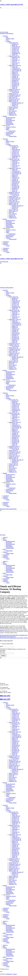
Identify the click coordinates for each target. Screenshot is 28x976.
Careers (8, 245)
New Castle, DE (13, 110)
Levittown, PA (15, 49)
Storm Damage (9, 133)
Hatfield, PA (15, 73)
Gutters (7, 128)
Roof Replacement (10, 120)
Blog (7, 37)
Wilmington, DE (13, 115)
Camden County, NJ (14, 90)
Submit (3, 655)
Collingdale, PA (15, 60)
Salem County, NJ (13, 108)
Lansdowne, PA (16, 62)
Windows (8, 135)
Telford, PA (14, 86)
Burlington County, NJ (14, 89)
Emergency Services (11, 127)
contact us (2, 630)
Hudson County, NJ (13, 100)
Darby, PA (14, 61)
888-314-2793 (19, 4)
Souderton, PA (15, 85)
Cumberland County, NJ (14, 94)
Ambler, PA (15, 66)
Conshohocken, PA (16, 69)
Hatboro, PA (15, 72)
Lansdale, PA (15, 76)
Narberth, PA (15, 77)
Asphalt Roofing (10, 124)
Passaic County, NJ (13, 106)
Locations (8, 41)
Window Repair (12, 136)
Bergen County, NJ (13, 93)
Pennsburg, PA (15, 80)
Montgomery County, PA (15, 65)
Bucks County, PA (13, 42)
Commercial (6, 241)
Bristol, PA (14, 45)
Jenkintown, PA (15, 74)
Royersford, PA (15, 84)
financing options (4, 627)
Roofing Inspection (10, 117)
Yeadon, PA (15, 64)
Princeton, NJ (15, 104)
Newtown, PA (15, 50)
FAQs (7, 40)
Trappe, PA (14, 88)
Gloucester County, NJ (14, 98)
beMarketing (9, 974)
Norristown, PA (15, 52)
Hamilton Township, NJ (17, 102)
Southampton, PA (16, 53)
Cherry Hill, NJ (15, 92)
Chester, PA (15, 58)
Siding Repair (12, 131)
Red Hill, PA (15, 81)
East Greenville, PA (16, 70)
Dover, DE (11, 109)
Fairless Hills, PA (16, 46)
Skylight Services (10, 132)
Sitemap (15, 974)
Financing (5, 243)
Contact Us (5, 244)
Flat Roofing (9, 121)
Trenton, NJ (15, 105)
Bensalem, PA (15, 44)
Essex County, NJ (13, 97)
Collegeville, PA (16, 68)
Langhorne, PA (15, 48)
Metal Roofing (9, 123)
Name (1, 646)
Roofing (5, 116)
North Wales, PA (16, 78)
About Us (5, 36)
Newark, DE (12, 112)
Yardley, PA (15, 54)
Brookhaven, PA (16, 57)
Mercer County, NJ (13, 101)
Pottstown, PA (12, 113)
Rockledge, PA (15, 82)
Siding (7, 129)
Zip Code (2, 651)
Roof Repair (9, 119)
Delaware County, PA (14, 56)
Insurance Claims (10, 38)
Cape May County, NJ (14, 96)
